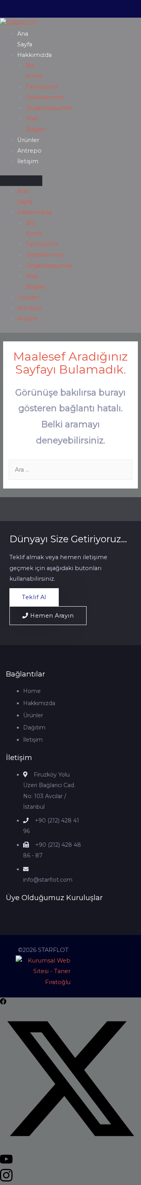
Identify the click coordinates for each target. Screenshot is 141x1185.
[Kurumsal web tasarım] (43, 971)
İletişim (27, 161)
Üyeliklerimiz (45, 97)
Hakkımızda (34, 54)
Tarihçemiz (42, 86)
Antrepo (29, 150)
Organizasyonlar (49, 107)
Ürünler (28, 140)
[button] (21, 180)
